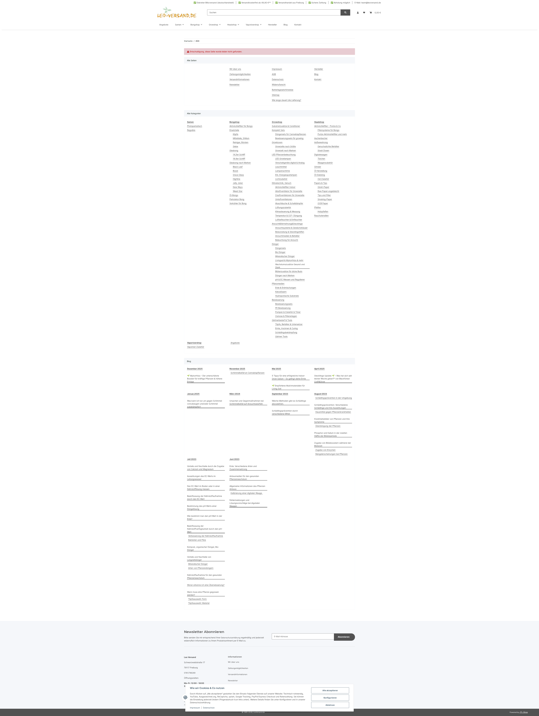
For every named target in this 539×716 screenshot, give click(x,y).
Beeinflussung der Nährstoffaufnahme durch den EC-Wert (204, 497)
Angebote (235, 343)
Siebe (235, 146)
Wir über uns (235, 69)
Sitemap (275, 95)
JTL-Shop (523, 712)
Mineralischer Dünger (285, 256)
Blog (286, 24)
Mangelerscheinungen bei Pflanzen (331, 454)
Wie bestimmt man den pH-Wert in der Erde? (204, 517)
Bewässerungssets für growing (289, 138)
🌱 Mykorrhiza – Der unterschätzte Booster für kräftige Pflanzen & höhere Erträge (204, 378)
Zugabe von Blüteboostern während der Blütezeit (332, 444)
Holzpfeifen (323, 211)
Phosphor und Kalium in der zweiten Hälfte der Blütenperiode (330, 434)
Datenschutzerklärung (230, 637)
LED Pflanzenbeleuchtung (284, 154)
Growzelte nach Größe (285, 146)
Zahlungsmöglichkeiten (240, 74)
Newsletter (234, 84)
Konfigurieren (330, 698)
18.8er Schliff (239, 158)
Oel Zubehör (323, 179)
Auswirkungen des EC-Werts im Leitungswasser (201, 477)
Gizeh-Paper (323, 187)
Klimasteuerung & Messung (287, 211)
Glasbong (233, 150)
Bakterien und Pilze (197, 540)
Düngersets (280, 248)
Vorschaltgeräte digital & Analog (290, 162)
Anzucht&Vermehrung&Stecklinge (287, 223)
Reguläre (191, 130)
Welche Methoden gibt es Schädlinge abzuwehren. (289, 402)
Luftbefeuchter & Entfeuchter (288, 219)
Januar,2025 (193, 394)
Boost (235, 171)
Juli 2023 (191, 459)
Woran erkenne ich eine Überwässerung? (205, 585)
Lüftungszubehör (283, 207)
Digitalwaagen (320, 154)
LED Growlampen (283, 158)
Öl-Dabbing (319, 175)
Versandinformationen (239, 79)
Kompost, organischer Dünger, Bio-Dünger (203, 548)
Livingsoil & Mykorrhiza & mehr (289, 260)
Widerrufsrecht (279, 84)
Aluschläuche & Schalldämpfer (289, 203)
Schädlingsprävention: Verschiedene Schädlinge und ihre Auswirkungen (331, 406)
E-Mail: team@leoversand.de (368, 2)
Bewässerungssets (283, 304)
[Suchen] (345, 12)
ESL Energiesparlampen (286, 175)
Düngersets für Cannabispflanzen (290, 134)
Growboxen (277, 142)
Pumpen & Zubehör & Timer (288, 312)
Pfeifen (317, 207)
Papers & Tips (320, 183)
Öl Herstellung (320, 171)
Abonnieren (344, 637)
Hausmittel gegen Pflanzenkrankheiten (333, 412)
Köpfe (235, 134)
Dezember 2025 (195, 368)
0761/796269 (189, 673)
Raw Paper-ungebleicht (328, 191)
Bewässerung (278, 300)
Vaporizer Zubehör (195, 347)
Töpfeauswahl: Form (197, 599)
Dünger (275, 244)
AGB (274, 74)
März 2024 (234, 394)
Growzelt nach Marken (285, 150)
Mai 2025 (276, 368)
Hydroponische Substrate (287, 296)
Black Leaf (238, 167)
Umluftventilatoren (283, 199)
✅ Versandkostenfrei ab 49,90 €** (254, 2)
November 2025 (237, 368)
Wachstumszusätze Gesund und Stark (290, 265)
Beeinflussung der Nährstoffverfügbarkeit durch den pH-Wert (204, 529)
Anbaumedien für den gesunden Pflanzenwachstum (244, 477)
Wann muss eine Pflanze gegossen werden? (203, 593)
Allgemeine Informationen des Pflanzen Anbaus (247, 487)
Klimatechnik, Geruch (281, 183)
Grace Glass (238, 175)
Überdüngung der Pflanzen (327, 426)
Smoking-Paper (325, 199)
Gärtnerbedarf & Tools (282, 320)
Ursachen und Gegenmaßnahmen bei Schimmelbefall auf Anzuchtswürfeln (246, 402)
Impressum (195, 707)
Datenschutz (209, 707)
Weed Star (237, 191)
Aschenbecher (320, 138)
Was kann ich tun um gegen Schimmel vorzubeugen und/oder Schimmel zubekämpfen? (204, 404)
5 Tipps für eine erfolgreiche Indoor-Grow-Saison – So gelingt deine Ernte (289, 377)
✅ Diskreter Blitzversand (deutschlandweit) (214, 2)
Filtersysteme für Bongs (328, 130)
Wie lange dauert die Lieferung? (286, 100)
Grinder (317, 167)
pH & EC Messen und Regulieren (290, 279)
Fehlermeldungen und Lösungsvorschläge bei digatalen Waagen (244, 503)
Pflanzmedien (278, 283)
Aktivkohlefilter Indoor (285, 187)
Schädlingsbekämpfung (286, 332)
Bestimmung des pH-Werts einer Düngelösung (202, 507)
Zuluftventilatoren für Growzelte (289, 195)
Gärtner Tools (281, 336)
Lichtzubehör (281, 179)
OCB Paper (323, 203)
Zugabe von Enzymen (325, 450)
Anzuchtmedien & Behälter (287, 236)
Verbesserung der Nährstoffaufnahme (205, 536)
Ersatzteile (234, 130)
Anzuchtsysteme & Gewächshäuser (291, 228)
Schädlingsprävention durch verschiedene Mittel (285, 412)
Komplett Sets (278, 130)
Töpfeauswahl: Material (198, 603)
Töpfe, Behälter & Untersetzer (288, 324)
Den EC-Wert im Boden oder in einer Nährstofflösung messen (203, 487)
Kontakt (297, 24)
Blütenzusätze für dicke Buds (288, 271)
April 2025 (319, 368)
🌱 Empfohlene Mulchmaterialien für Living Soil (288, 387)
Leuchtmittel (281, 167)
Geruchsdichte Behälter (328, 146)
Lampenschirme (282, 171)
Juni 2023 (234, 459)
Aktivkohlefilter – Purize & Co (327, 126)
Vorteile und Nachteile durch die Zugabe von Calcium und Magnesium (205, 467)
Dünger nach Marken (284, 275)
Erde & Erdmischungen (285, 287)
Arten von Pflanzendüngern (200, 568)
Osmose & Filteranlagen (286, 316)
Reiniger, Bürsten (240, 142)
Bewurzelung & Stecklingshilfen (289, 232)
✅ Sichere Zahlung (317, 2)
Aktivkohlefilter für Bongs (241, 126)
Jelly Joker (238, 183)
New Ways (238, 187)
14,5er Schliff (239, 154)
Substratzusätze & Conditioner (286, 126)
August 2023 (320, 394)
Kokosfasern (280, 291)
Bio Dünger (280, 252)
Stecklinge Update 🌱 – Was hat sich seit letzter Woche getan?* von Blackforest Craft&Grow (333, 378)
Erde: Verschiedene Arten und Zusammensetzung (243, 467)
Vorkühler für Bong (237, 203)
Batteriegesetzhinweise (282, 90)
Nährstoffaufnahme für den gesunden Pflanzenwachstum (204, 576)
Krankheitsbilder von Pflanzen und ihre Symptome (332, 420)
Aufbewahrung (321, 142)
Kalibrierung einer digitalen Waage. (246, 493)
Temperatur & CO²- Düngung (288, 215)
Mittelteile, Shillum (241, 138)
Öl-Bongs (233, 195)
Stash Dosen (323, 150)
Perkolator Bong (236, 199)
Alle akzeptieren (330, 690)
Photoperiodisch (194, 126)
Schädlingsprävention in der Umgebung (333, 398)
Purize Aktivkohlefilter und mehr (332, 134)
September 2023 (280, 394)
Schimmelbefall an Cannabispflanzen (247, 373)
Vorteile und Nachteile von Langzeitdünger (199, 558)
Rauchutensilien (321, 215)
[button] (358, 12)
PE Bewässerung (283, 308)
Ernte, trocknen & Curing (286, 328)
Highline (236, 179)
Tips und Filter (324, 195)
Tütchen (321, 158)
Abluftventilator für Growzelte (288, 191)
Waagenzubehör (325, 162)
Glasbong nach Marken (240, 162)
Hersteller (272, 24)
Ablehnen (330, 705)
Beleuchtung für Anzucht (286, 240)
